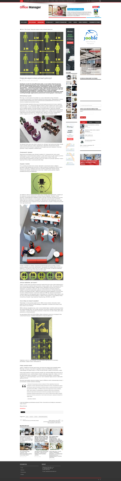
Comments (97, 122)
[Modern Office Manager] (30, 8)
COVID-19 (31, 416)
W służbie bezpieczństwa (90, 140)
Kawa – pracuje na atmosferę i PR (87, 145)
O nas (22, 467)
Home (22, 29)
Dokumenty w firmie (94, 22)
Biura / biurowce (83, 22)
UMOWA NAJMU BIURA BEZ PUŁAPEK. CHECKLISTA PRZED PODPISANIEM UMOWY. (41, 453)
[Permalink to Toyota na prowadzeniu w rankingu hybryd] (82, 128)
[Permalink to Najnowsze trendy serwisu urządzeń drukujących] (82, 133)
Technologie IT (49, 22)
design (36, 416)
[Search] (100, 1)
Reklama (22, 470)
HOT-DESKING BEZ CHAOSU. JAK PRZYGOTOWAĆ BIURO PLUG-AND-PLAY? (26, 453)
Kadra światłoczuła (89, 135)
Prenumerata (23, 472)
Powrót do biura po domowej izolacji (31, 420)
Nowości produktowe (61, 22)
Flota (70, 22)
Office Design (32, 22)
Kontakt (22, 474)
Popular (83, 122)
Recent (90, 122)
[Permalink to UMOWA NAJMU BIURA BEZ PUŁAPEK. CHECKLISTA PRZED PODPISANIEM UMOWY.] (42, 449)
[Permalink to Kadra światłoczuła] (82, 138)
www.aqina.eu (22, 408)
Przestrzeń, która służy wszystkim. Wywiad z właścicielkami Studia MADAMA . (89, 162)
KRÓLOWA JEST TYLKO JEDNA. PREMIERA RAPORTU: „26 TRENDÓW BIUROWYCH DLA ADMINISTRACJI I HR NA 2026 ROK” (55, 454)
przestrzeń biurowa (43, 416)
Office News (24, 22)
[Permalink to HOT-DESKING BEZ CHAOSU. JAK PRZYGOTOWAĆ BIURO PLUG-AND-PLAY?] (27, 449)
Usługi (75, 22)
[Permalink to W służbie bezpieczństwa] (82, 143)
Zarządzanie (41, 22)
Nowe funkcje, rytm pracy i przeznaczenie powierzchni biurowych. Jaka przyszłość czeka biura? (52, 421)
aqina (27, 416)
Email (81, 111)
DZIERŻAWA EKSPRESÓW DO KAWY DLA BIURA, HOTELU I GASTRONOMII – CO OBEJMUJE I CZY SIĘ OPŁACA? (26, 439)
